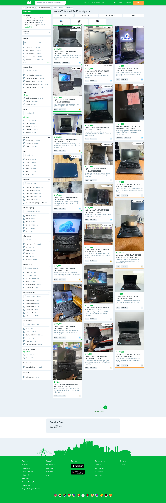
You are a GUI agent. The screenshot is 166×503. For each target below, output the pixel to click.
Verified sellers (34, 367)
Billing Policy (25, 478)
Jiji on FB (98, 464)
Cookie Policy (26, 485)
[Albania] (106, 495)
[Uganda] (59, 495)
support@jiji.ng (50, 464)
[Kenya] (55, 495)
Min (25, 42)
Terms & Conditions (27, 471)
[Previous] (91, 407)
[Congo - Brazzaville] (101, 495)
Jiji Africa (122, 464)
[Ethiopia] (73, 495)
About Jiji (24, 464)
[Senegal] (78, 495)
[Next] (105, 407)
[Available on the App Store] (77, 466)
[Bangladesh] (87, 495)
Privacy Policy (26, 475)
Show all (28, 95)
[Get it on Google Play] (78, 472)
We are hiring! (26, 468)
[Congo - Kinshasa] (96, 495)
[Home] (29, 3)
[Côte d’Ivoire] (83, 495)
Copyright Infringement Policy (31, 489)
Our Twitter (98, 475)
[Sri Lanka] (92, 495)
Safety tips (49, 468)
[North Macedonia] (110, 495)
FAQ (47, 475)
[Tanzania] (64, 495)
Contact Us (49, 471)
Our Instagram (99, 468)
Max (40, 42)
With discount (33, 377)
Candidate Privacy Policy (29, 482)
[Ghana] (69, 495)
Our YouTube (99, 471)
